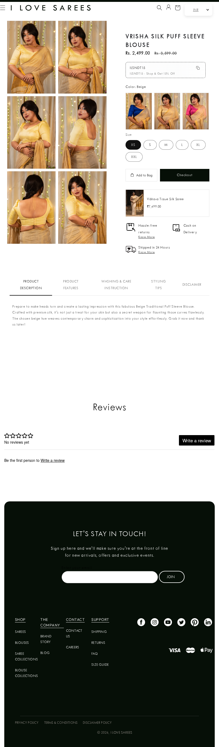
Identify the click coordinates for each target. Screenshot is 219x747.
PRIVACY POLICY (27, 723)
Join (171, 577)
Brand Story (45, 639)
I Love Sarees (121, 732)
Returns (98, 643)
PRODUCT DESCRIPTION (31, 284)
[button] (159, 8)
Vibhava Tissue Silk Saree (165, 199)
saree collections (26, 656)
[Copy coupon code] (197, 67)
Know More (146, 237)
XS (133, 145)
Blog (45, 653)
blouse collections (26, 673)
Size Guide (100, 665)
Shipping (99, 632)
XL (198, 145)
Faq (94, 654)
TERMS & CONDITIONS (61, 723)
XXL (134, 157)
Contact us (74, 633)
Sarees (20, 632)
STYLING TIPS (158, 284)
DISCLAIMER (191, 284)
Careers (72, 647)
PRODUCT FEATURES (71, 284)
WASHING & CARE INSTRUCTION (116, 284)
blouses (22, 643)
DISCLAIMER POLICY (97, 723)
